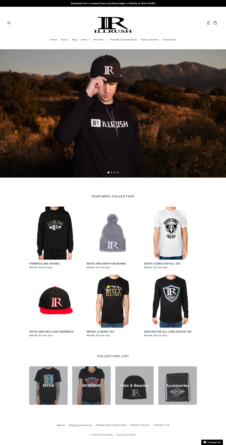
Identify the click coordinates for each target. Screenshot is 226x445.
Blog (74, 39)
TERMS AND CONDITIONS (111, 425)
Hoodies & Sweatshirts (123, 39)
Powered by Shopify (126, 435)
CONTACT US (161, 425)
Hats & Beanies (149, 39)
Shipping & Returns (80, 425)
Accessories (169, 39)
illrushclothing (105, 435)
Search (61, 425)
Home (53, 39)
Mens (84, 39)
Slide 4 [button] (118, 172)
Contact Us (213, 442)
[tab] (108, 172)
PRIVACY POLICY (140, 425)
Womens (98, 39)
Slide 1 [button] (108, 172)
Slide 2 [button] (111, 172)
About (64, 39)
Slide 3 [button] (114, 172)
